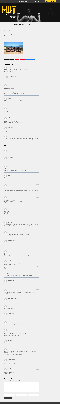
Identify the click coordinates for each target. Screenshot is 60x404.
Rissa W (9, 157)
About (38, 1)
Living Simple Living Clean (13, 298)
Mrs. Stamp (10, 368)
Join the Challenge (50, 1)
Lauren (9, 127)
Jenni (9, 250)
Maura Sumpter (11, 231)
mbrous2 (10, 108)
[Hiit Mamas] (10, 12)
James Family (11, 185)
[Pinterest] (4, 1)
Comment (7, 383)
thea (9, 175)
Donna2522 (11, 76)
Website (30, 395)
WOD (22, 23)
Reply (37, 67)
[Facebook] (2, 1)
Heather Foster (11, 280)
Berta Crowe (10, 260)
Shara (9, 329)
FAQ (26, 1)
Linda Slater (10, 240)
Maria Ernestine (11, 359)
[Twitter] (6, 1)
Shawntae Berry (11, 208)
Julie (9, 84)
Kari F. (9, 222)
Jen (8, 150)
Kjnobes (9, 98)
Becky (9, 117)
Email (18, 395)
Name (6, 395)
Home (17, 1)
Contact (42, 1)
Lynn (9, 305)
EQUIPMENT (30, 1)
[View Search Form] (58, 1)
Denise (9, 67)
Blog (35, 1)
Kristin (9, 166)
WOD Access (21, 1)
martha (9, 196)
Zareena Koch (11, 136)
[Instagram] (3, 1)
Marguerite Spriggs (12, 348)
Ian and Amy (10, 313)
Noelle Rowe (10, 290)
